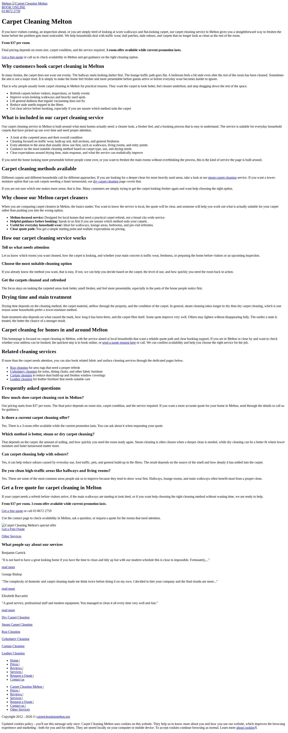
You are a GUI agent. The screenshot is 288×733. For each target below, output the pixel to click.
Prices (14, 664)
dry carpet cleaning (105, 181)
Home (14, 660)
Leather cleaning (21, 379)
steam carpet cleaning (222, 177)
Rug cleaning (19, 367)
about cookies (245, 727)
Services (16, 672)
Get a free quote (12, 57)
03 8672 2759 (11, 11)
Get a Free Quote (13, 529)
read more (8, 567)
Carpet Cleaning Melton (26, 686)
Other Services (11, 536)
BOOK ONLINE (13, 7)
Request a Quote (21, 675)
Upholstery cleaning (23, 371)
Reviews (16, 668)
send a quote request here (119, 342)
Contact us (17, 679)
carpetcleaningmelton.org (53, 716)
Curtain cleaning (21, 375)
